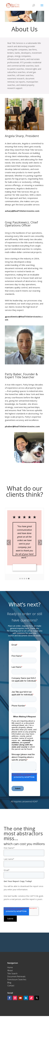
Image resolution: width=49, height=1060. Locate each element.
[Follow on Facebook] (9, 998)
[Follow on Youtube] (20, 998)
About (10, 970)
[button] (20, 579)
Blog (9, 982)
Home (10, 967)
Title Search (12, 973)
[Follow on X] (37, 998)
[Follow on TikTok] (31, 998)
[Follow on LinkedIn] (26, 998)
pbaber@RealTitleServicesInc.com (22, 426)
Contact (10, 985)
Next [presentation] (40, 542)
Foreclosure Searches (16, 979)
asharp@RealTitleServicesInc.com (22, 211)
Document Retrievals (16, 976)
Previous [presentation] (9, 542)
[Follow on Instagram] (15, 998)
